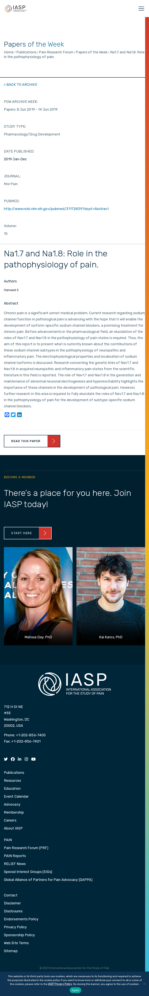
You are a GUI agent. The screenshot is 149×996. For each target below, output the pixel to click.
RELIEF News (15, 864)
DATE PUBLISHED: (19, 151)
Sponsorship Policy (19, 935)
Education (12, 789)
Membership (14, 813)
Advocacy (12, 805)
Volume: (10, 226)
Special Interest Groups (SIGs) (28, 872)
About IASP (13, 828)
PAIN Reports (15, 856)
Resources (12, 781)
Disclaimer (12, 903)
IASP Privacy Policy (60, 984)
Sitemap (11, 951)
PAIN (8, 840)
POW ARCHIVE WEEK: (21, 102)
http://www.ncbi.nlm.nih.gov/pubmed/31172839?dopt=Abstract (56, 209)
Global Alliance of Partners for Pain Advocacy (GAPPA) (48, 880)
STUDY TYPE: (15, 126)
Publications (14, 773)
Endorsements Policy (21, 919)
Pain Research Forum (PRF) (26, 848)
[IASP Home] (16, 8)
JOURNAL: (12, 176)
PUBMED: (12, 201)
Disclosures (13, 911)
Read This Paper (26, 441)
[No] (144, 984)
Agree (75, 990)
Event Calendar (16, 797)
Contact (10, 895)
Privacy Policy (15, 927)
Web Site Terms (16, 943)
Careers (10, 820)
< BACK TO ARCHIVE (20, 84)
